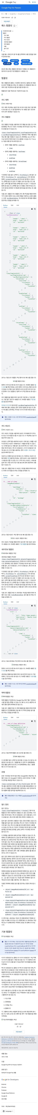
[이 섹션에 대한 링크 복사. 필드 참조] (10, 805)
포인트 (8, 63)
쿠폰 (16, 63)
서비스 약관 (4, 1057)
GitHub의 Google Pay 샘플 (8, 1072)
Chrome (3, 1087)
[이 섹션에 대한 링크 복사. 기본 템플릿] (14, 932)
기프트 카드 (25, 60)
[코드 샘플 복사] (34, 209)
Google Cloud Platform (8, 1093)
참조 (9, 458)
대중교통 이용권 (26, 63)
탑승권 (5, 60)
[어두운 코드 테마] (32, 209)
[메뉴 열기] (3, 2)
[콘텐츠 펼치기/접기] (13, 31)
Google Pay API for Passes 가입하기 (11, 1064)
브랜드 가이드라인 (29, 450)
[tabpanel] (19, 291)
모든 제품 (4, 1099)
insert (16, 950)
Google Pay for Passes (11, 8)
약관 (2, 1106)
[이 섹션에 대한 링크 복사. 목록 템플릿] (12, 693)
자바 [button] (12, 205)
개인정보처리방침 (10, 1106)
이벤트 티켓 (14, 60)
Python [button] (5, 205)
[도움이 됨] (12, 17)
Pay (14, 2)
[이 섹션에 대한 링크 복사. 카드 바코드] (12, 426)
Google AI (4, 1096)
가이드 (34, 14)
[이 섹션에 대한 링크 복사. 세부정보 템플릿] (15, 550)
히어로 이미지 (5, 405)
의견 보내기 (7, 21)
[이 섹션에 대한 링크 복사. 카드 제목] (10, 100)
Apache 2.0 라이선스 (6, 1041)
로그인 (34, 2)
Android (3, 1084)
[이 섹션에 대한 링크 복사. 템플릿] (9, 78)
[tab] (5, 205)
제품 (6, 14)
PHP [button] (18, 205)
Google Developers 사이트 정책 (9, 1042)
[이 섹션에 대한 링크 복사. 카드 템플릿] (12, 117)
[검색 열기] (29, 2)
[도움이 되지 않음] (15, 17)
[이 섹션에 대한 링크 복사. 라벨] (6, 772)
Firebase (3, 1090)
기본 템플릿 (23, 544)
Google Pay (13, 14)
